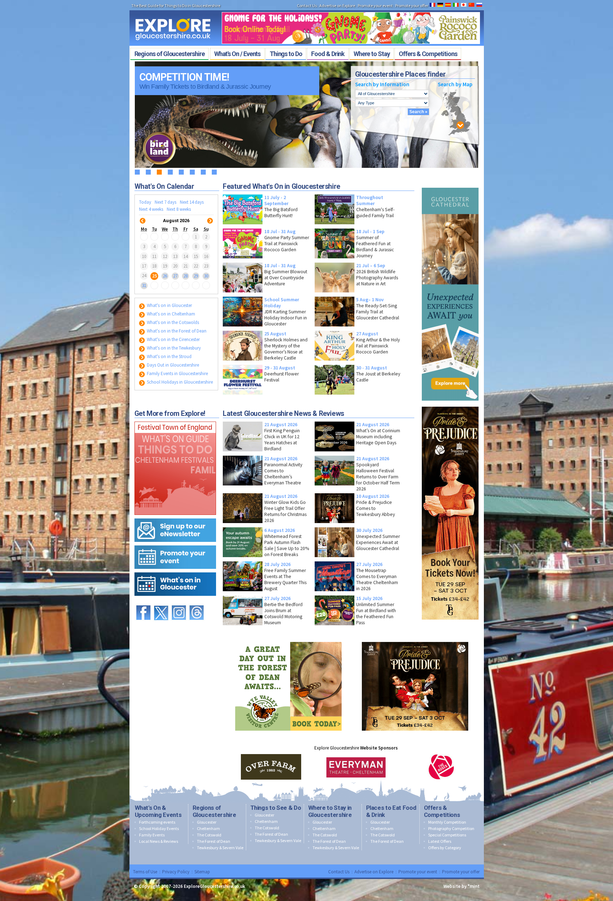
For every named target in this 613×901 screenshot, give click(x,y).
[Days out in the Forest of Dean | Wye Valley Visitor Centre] (288, 640)
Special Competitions (447, 834)
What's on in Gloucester (169, 305)
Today (145, 202)
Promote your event (375, 5)
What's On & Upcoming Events (158, 811)
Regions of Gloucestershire (214, 811)
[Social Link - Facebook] (143, 602)
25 (154, 276)
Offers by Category (444, 847)
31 (144, 285)
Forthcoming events (157, 822)
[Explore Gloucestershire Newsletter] (175, 517)
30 (206, 276)
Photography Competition (451, 828)
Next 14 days (192, 202)
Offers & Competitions (442, 811)
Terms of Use (145, 872)
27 (175, 276)
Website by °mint (461, 886)
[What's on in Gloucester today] (175, 571)
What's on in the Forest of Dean (176, 331)
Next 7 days (165, 202)
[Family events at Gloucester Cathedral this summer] (450, 186)
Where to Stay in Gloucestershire (330, 811)
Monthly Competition (447, 822)
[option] (271, 767)
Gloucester (206, 822)
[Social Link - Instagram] (179, 602)
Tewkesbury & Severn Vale (220, 847)
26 (165, 276)
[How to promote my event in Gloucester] (175, 544)
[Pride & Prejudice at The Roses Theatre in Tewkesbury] (450, 405)
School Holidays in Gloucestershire (179, 382)
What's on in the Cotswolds (172, 322)
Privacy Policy (175, 872)
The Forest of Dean (213, 841)
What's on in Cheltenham (170, 314)
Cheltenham (208, 828)
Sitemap (202, 872)
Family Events (152, 834)
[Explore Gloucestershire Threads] (196, 602)
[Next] (210, 216)
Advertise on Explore (337, 5)
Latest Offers (439, 841)
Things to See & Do (275, 807)
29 (196, 276)
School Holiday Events (159, 828)
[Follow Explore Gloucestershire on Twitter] (161, 602)
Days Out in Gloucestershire (172, 365)
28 (185, 276)
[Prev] (142, 216)
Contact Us (307, 5)
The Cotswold (209, 834)
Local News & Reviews (158, 841)
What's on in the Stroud (169, 356)
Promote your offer (411, 5)
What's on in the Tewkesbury (173, 348)
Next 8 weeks (179, 209)
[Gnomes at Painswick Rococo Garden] (351, 9)
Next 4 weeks (151, 209)
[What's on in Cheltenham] (175, 420)
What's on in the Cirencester (173, 339)
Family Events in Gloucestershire (177, 373)
